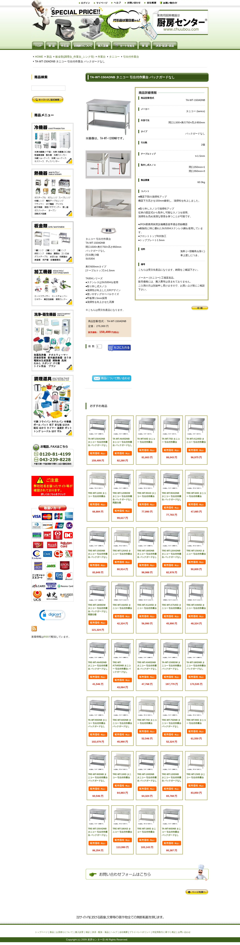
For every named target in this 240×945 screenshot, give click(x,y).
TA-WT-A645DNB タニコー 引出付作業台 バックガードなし (122, 442)
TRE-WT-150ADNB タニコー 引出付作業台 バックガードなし (98, 831)
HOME (39, 56)
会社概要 (123, 932)
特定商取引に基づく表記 (164, 932)
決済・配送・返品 (100, 932)
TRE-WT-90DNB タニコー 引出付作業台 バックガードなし (98, 777)
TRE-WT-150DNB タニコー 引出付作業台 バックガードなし (98, 553)
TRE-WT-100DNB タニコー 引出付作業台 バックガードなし (147, 777)
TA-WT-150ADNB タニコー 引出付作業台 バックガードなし (98, 442)
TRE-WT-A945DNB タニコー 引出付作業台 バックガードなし (147, 665)
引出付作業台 (131, 56)
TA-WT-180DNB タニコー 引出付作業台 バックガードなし (196, 665)
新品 (49, 56)
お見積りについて (64, 932)
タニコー (114, 56)
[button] (52, 615)
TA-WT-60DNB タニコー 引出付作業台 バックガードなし (171, 831)
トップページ (41, 932)
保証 (88, 932)
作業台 (102, 56)
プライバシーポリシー (139, 932)
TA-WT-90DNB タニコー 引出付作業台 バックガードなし (97, 723)
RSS (46, 636)
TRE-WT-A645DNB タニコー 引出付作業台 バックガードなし (98, 665)
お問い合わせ (184, 932)
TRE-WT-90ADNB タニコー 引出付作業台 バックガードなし (171, 496)
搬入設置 (79, 932)
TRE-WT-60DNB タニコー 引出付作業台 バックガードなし (122, 723)
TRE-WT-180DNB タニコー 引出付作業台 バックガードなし (147, 553)
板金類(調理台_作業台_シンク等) (74, 56)
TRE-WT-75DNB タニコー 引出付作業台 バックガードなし (171, 723)
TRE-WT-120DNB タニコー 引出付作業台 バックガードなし (171, 777)
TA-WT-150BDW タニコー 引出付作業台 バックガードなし (171, 665)
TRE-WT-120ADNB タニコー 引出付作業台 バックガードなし (171, 553)
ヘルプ (114, 932)
